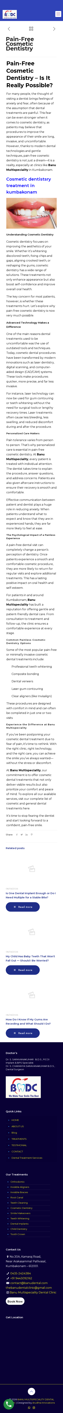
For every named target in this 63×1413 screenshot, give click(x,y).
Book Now (15, 1301)
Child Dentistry (18, 1229)
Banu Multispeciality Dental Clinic (33, 1292)
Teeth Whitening (19, 1218)
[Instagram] (34, 1407)
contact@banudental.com (29, 1283)
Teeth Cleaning (19, 1202)
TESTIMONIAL (19, 1145)
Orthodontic (17, 1181)
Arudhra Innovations (43, 1402)
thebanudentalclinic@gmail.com (29, 1287)
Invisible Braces (19, 1192)
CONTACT (17, 1151)
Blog (14, 1132)
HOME (15, 1120)
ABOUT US (18, 1126)
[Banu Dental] (10, 14)
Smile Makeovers (20, 1213)
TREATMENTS (19, 1138)
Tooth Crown (17, 1234)
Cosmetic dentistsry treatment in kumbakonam (28, 186)
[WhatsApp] (29, 1407)
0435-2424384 (20, 1273)
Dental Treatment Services (27, 1157)
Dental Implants (19, 1223)
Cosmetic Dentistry (21, 1208)
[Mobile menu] (58, 14)
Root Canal (16, 1197)
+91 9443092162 (21, 1278)
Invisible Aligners (19, 1187)
